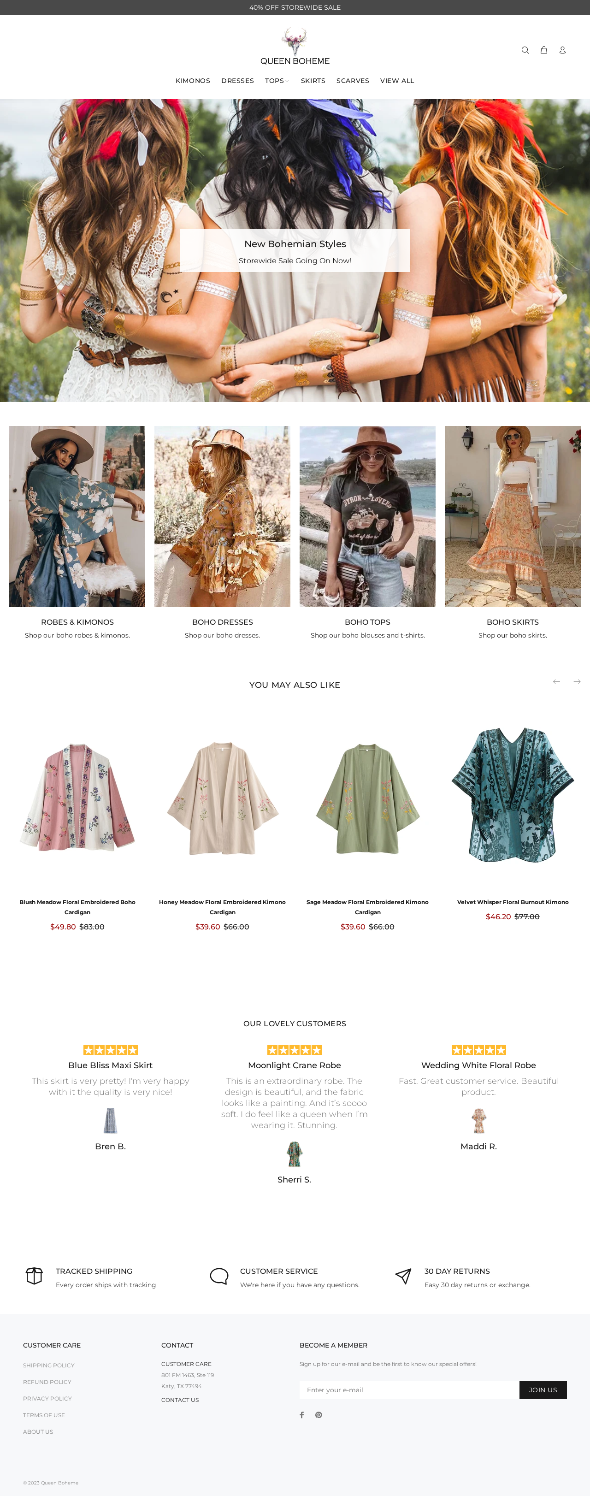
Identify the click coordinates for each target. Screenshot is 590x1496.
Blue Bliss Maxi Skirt (110, 1065)
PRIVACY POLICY (47, 1398)
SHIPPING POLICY (49, 1365)
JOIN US (543, 1390)
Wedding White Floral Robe (478, 1065)
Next (576, 681)
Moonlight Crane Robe (294, 1065)
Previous (557, 681)
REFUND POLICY (47, 1381)
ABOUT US (38, 1431)
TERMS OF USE (44, 1415)
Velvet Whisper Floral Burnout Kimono (513, 902)
